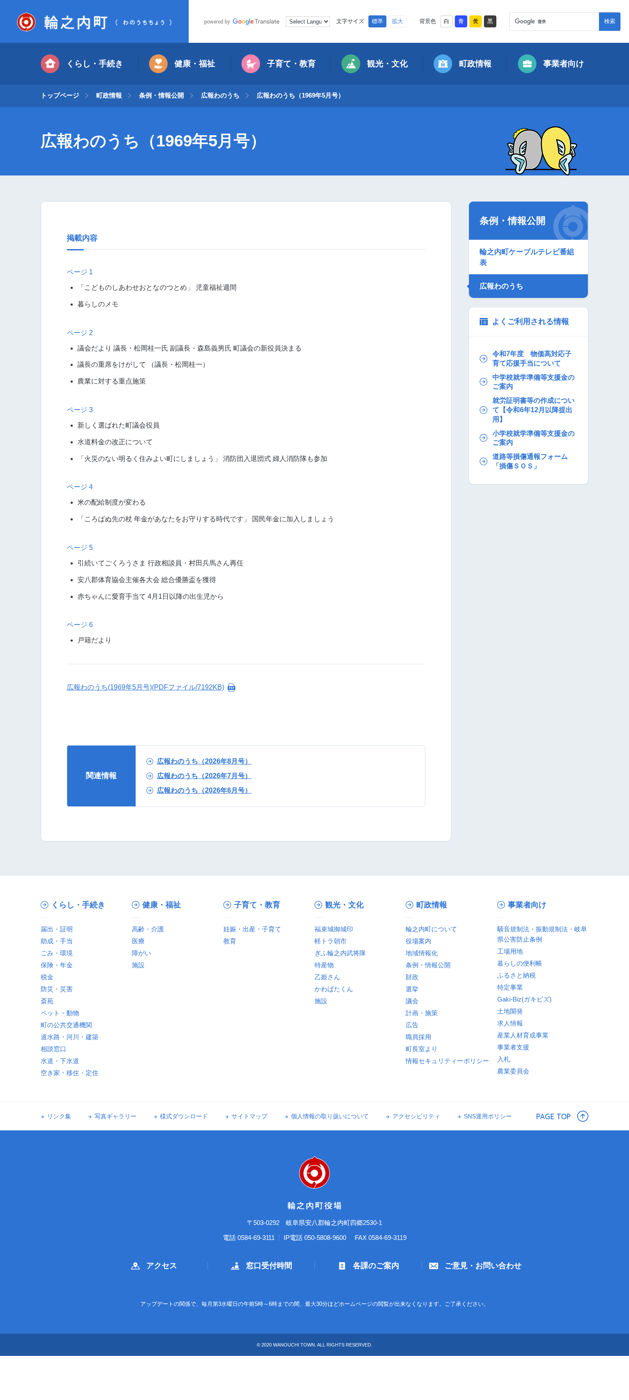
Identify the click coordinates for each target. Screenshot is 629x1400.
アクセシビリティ (416, 1116)
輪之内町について (431, 929)
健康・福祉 (195, 63)
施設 (138, 965)
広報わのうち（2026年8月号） (204, 761)
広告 (412, 1024)
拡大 (397, 21)
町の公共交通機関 (66, 1024)
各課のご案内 (376, 1265)
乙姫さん (327, 977)
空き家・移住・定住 (69, 1072)
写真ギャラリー (115, 1116)
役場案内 (418, 941)
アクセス (161, 1265)
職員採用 (418, 1036)
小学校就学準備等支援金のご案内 (534, 438)
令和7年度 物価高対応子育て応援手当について (532, 358)
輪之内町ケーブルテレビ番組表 (527, 257)
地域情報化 (422, 953)
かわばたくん (333, 989)
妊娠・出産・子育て (252, 929)
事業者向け (563, 63)
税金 (47, 977)
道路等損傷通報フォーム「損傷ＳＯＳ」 (530, 461)
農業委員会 (513, 1071)
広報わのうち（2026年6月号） (204, 790)
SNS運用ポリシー (488, 1116)
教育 (229, 941)
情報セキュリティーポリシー (447, 1060)
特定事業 (510, 987)
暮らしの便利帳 (519, 963)
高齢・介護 (148, 929)
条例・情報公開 (161, 95)
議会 (412, 1001)
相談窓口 (53, 1048)
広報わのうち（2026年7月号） (204, 775)
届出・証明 (57, 929)
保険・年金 (57, 965)
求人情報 (510, 1023)
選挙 (412, 989)
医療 (138, 941)
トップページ (60, 95)
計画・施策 (422, 1013)
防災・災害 (57, 989)
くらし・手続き (94, 63)
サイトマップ (249, 1116)
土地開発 (510, 1011)
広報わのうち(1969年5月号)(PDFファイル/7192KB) (145, 687)
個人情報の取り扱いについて (330, 1116)
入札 (503, 1059)
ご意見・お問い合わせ (483, 1265)
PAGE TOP (553, 1116)
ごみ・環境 (57, 953)
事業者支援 (513, 1047)
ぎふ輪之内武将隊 (340, 953)
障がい (141, 953)
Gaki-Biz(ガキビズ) (524, 999)
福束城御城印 (333, 929)
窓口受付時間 (269, 1265)
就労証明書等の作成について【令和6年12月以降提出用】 (534, 409)
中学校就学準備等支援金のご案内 (534, 382)
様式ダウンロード (184, 1116)
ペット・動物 (60, 1013)
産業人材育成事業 (523, 1035)
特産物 (324, 965)
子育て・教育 (291, 63)
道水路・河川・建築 (69, 1036)
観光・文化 (387, 63)
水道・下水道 (60, 1060)
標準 (377, 21)
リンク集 (59, 1116)
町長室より (422, 1048)
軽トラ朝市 (330, 941)
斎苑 (47, 1001)
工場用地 (510, 951)
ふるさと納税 (516, 975)
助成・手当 (57, 941)
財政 (412, 977)
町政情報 (475, 63)
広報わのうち (220, 95)
